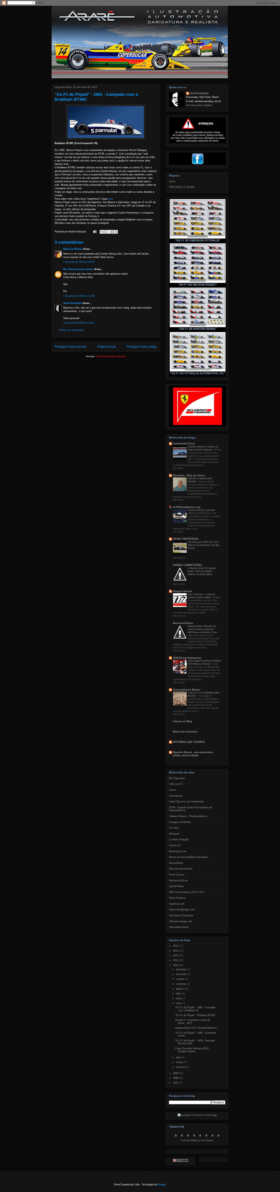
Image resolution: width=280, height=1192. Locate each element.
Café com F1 (176, 784)
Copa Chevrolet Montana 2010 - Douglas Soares (192, 1050)
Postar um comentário (71, 330)
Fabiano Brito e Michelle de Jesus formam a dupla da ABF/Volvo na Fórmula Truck (203, 629)
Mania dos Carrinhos (185, 731)
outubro (180, 979)
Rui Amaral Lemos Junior (78, 269)
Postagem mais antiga (142, 346)
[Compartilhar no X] (109, 232)
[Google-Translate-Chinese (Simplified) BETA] (176, 1137)
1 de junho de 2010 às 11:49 (78, 295)
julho (179, 993)
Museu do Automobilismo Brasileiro (188, 857)
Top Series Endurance (181, 915)
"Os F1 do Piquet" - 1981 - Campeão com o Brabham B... (195, 1009)
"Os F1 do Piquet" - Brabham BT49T (195, 1015)
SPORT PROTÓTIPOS (186, 539)
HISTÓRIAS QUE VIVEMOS (189, 742)
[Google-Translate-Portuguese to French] (182, 1137)
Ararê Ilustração (72, 303)
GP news (174, 827)
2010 (176, 965)
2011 (176, 960)
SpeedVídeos (176, 886)
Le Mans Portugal (178, 839)
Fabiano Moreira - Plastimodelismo (188, 816)
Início (172, 181)
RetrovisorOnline (183, 623)
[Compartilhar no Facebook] (112, 232)
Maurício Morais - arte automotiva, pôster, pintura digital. (193, 754)
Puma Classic (176, 874)
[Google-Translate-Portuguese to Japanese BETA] (200, 1137)
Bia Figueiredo (177, 778)
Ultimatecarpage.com (180, 921)
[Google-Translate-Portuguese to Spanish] (218, 1137)
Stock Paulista (177, 897)
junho (179, 998)
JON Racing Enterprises (187, 657)
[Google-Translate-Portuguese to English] (206, 1137)
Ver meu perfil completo (199, 105)
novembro (182, 974)
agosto (180, 988)
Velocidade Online (179, 927)
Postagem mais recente (70, 346)
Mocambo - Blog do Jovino (189, 475)
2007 (176, 1082)
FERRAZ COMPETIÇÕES (187, 565)
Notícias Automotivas (181, 868)
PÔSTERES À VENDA (181, 187)
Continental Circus (184, 443)
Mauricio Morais (72, 248)
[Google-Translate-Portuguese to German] (188, 1137)
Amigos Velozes (182, 591)
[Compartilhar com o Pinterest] (116, 232)
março (180, 1062)
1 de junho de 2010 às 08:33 (78, 261)
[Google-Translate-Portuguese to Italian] (194, 1137)
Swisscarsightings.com (181, 909)
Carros (172, 789)
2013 (176, 950)
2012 (176, 955)
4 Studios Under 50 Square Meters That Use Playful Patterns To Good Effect (202, 571)
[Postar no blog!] (105, 232)
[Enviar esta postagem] (94, 231)
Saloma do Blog (182, 721)
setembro (181, 983)
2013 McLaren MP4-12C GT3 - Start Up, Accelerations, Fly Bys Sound (204, 545)
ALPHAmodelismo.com (187, 507)
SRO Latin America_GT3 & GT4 (186, 892)
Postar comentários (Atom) (111, 356)
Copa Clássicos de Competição (186, 801)
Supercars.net (176, 903)
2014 (176, 945)
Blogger (162, 1184)
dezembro (182, 969)
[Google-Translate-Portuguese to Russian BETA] (212, 1137)
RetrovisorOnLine (178, 880)
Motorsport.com (177, 851)
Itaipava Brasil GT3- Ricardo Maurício (196, 1027)
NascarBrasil (176, 863)
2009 (176, 1073)
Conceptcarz (176, 795)
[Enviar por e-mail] (101, 232)
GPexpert (174, 833)
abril (178, 1057)
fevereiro (181, 1067)
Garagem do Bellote (180, 822)
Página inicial (106, 346)
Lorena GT (175, 845)
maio (179, 1003)
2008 (176, 1078)
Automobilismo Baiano (186, 689)
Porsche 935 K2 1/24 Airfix (201, 510)
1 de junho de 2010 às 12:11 (78, 322)
